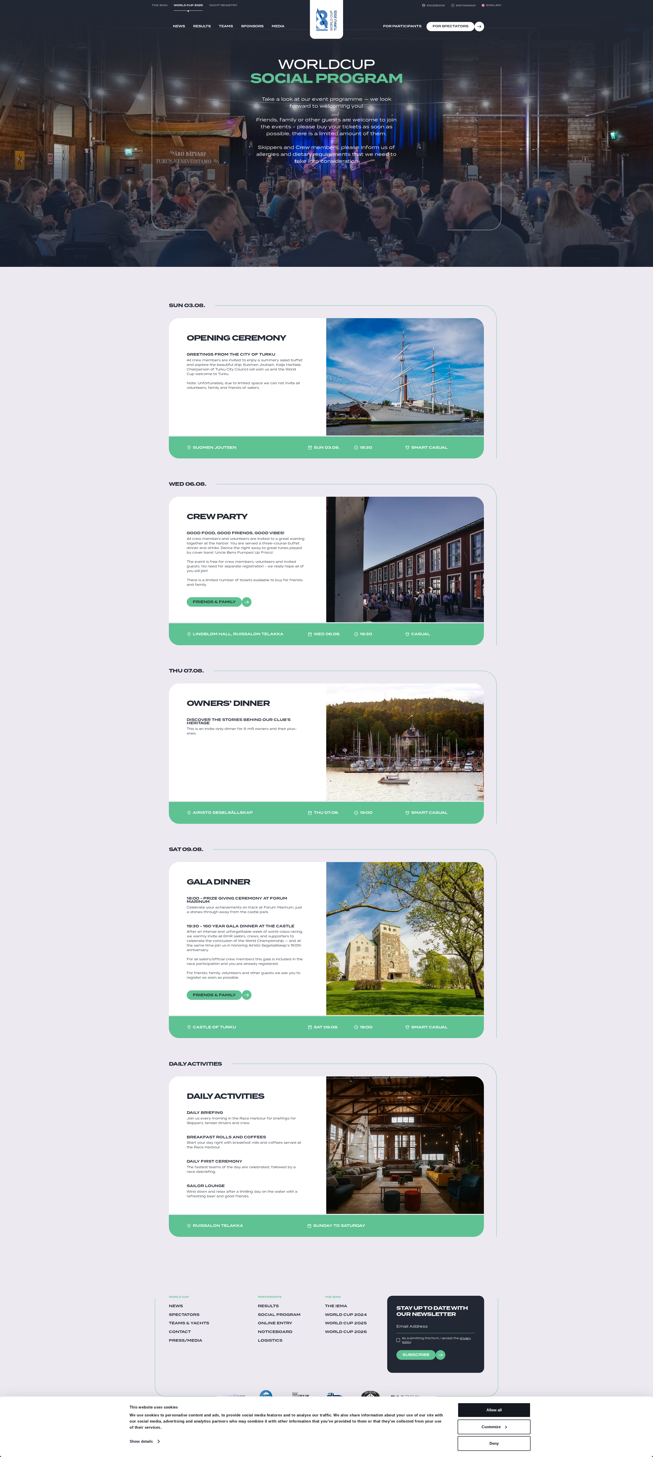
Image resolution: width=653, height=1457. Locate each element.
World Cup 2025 (346, 1323)
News (179, 26)
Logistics (270, 1340)
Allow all (494, 1410)
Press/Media (185, 1340)
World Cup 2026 (346, 1332)
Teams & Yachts (189, 1323)
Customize (491, 1427)
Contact (180, 1332)
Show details (141, 1441)
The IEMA (336, 1306)
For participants (402, 26)
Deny (494, 1443)
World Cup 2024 (346, 1315)
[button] (491, 5)
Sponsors (252, 26)
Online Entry (275, 1323)
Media (278, 26)
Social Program (279, 1315)
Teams (226, 26)
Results (202, 26)
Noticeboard (275, 1332)
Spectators (184, 1315)
